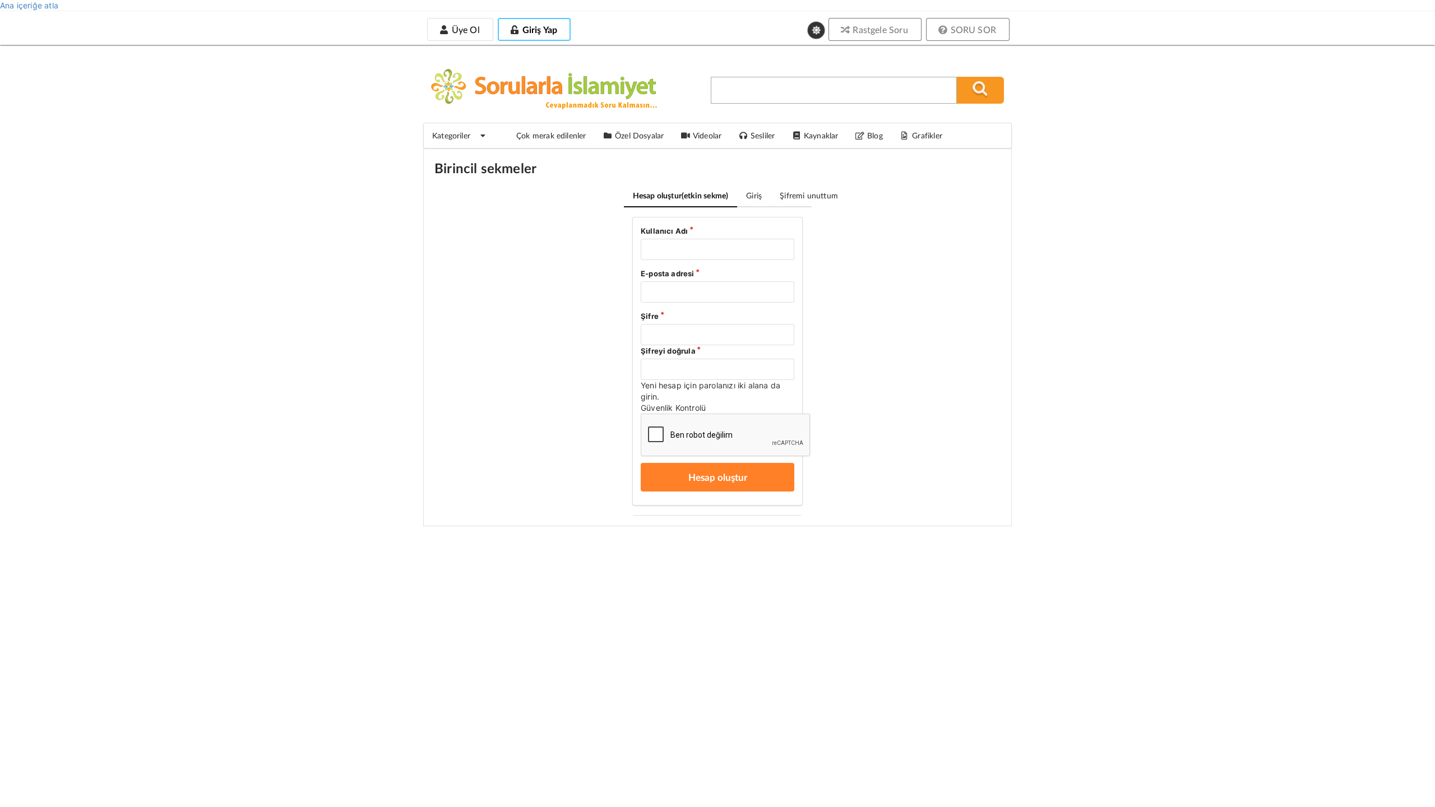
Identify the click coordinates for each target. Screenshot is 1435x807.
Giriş (754, 195)
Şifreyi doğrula (668, 350)
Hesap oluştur (681, 195)
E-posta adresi (668, 273)
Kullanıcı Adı (664, 230)
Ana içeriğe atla (29, 5)
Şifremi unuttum (809, 195)
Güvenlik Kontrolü (673, 407)
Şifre (650, 316)
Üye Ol (464, 29)
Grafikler (927, 135)
